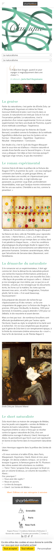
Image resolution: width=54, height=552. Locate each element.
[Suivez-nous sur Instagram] (25, 536)
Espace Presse (12, 531)
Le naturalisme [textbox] (10, 55)
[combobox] (27, 55)
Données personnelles (30, 533)
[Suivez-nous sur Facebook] (32, 536)
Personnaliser (44, 548)
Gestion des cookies (13, 533)
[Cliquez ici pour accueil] (27, 500)
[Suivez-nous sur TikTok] (28, 536)
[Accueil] (30, 3)
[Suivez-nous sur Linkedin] (22, 536)
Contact (44, 533)
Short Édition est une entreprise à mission (27, 492)
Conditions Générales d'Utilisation (32, 531)
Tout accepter (10, 548)
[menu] (3, 3)
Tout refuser (27, 548)
